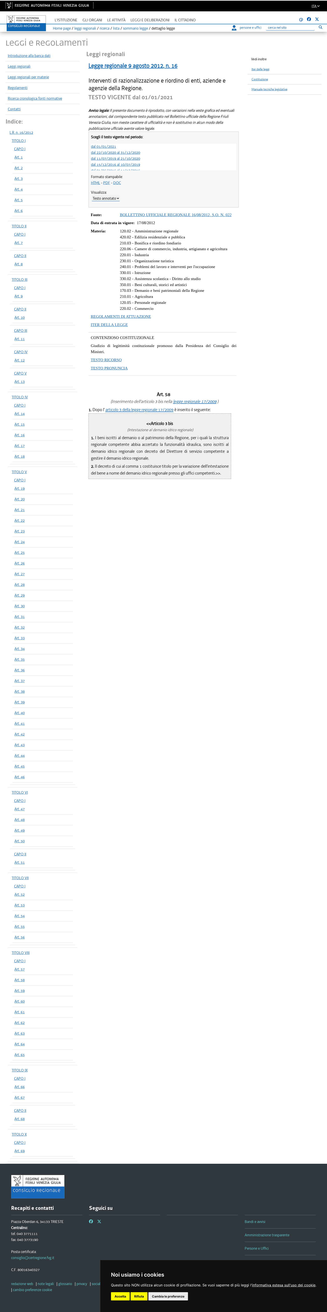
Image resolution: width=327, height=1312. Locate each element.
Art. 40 (19, 712)
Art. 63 (19, 1033)
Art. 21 (19, 509)
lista (116, 28)
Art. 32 (19, 627)
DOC (117, 182)
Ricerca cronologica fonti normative (35, 98)
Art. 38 (19, 691)
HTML (95, 182)
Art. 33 (19, 638)
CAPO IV (21, 351)
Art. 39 (19, 702)
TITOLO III (19, 279)
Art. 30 (19, 605)
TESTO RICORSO (106, 360)
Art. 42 (19, 734)
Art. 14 (19, 413)
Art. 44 (19, 755)
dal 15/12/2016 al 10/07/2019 (115, 164)
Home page (62, 28)
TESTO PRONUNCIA (109, 368)
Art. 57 (19, 969)
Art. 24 (19, 541)
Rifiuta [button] (139, 1296)
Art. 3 (18, 178)
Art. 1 (18, 157)
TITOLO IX (20, 1070)
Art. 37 (19, 680)
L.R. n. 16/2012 (21, 132)
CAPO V (20, 373)
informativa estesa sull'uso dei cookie (283, 1285)
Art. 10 (19, 317)
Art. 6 (18, 210)
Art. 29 (19, 595)
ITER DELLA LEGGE (109, 325)
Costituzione (260, 79)
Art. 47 (19, 808)
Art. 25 (19, 552)
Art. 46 (19, 776)
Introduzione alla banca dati (29, 55)
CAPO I (19, 148)
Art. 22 (19, 520)
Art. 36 (19, 670)
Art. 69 (19, 1150)
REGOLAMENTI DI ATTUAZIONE (121, 316)
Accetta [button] (120, 1296)
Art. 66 (19, 1086)
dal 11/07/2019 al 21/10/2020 (115, 158)
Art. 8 (18, 264)
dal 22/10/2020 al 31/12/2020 (115, 152)
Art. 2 (18, 167)
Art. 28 (19, 584)
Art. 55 (19, 926)
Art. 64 (19, 1044)
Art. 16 (19, 435)
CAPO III (20, 330)
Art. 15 (19, 424)
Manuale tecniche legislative (269, 89)
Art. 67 (19, 1097)
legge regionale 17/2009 (194, 401)
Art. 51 (19, 862)
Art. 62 (19, 1022)
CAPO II (20, 255)
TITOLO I (19, 140)
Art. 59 (19, 990)
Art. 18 (19, 456)
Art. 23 (19, 531)
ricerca (104, 28)
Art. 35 (19, 659)
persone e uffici (250, 27)
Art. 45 (19, 766)
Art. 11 (19, 338)
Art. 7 (18, 242)
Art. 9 (18, 296)
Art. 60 (19, 1001)
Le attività (116, 20)
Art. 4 (18, 189)
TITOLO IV (20, 397)
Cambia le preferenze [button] (168, 1296)
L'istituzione (66, 20)
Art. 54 (19, 915)
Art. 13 (19, 381)
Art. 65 (19, 1054)
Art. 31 (19, 616)
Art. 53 (19, 905)
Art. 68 (19, 1118)
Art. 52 (19, 894)
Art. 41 (19, 723)
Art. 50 (19, 841)
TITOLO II (19, 226)
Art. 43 (19, 744)
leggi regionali (85, 28)
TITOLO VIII (21, 952)
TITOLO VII (20, 877)
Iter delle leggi (260, 69)
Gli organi (92, 20)
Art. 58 (19, 979)
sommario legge (135, 28)
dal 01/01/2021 (103, 146)
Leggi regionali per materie (28, 77)
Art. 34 (19, 648)
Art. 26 (19, 563)
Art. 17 (19, 445)
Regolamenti (18, 87)
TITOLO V (19, 471)
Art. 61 (19, 1011)
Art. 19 (19, 488)
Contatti (14, 109)
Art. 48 (19, 819)
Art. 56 (19, 937)
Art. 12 (19, 360)
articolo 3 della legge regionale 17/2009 (139, 409)
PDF (106, 182)
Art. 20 (19, 499)
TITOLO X (19, 1134)
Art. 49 (19, 830)
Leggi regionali (19, 66)
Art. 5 (18, 199)
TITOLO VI (20, 792)
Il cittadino (185, 20)
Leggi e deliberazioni (150, 20)
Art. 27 (19, 573)
